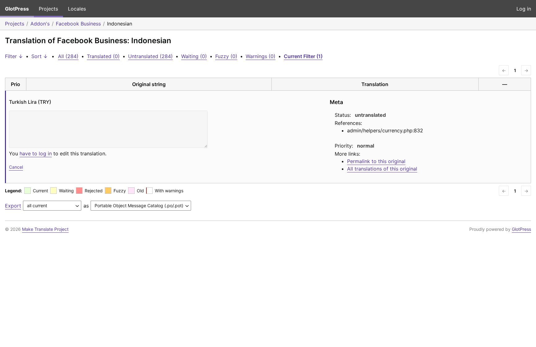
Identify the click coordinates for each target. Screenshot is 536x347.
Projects (48, 9)
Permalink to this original (376, 161)
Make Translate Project (45, 229)
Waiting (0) (194, 56)
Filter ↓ (14, 56)
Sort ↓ (39, 56)
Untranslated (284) (150, 56)
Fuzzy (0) (226, 56)
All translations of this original (382, 169)
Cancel (16, 167)
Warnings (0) (260, 56)
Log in (523, 9)
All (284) (68, 56)
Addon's (40, 24)
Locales (77, 9)
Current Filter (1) (303, 56)
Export (13, 206)
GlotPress (17, 9)
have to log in (36, 153)
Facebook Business (78, 24)
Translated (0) (103, 56)
